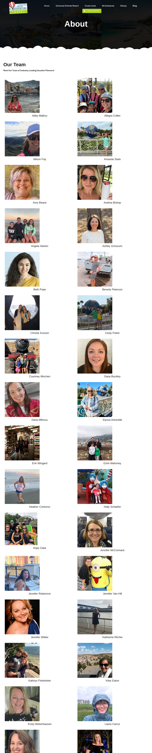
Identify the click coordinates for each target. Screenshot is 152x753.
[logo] (15, 2)
